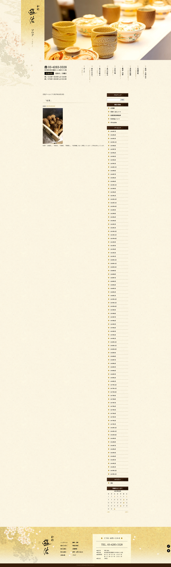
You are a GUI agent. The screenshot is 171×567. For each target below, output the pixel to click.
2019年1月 (113, 338)
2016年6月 (113, 449)
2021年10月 (113, 238)
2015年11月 (113, 474)
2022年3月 (113, 224)
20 (123, 502)
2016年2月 (113, 463)
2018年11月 (113, 345)
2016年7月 (113, 445)
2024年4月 (113, 181)
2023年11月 (113, 185)
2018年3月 (113, 374)
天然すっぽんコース (115, 112)
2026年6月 (113, 135)
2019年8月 (113, 313)
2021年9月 (113, 242)
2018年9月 (113, 353)
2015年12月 (113, 470)
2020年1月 (113, 295)
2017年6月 (113, 406)
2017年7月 (113, 402)
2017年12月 (113, 385)
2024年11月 (113, 167)
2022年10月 (113, 206)
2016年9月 (113, 438)
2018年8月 (113, 356)
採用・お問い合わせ (144, 73)
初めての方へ (91, 73)
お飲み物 (114, 73)
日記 (111, 483)
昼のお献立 (99, 73)
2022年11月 (113, 203)
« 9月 (108, 512)
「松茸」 (48, 100)
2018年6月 (113, 363)
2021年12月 (113, 231)
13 (123, 499)
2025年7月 (113, 149)
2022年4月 (113, 220)
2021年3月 (113, 253)
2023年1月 (113, 195)
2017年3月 (113, 417)
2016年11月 (113, 431)
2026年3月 (113, 138)
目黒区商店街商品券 (115, 115)
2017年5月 (113, 410)
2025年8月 (113, 145)
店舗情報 (137, 73)
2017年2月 (113, 420)
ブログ (74, 555)
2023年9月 (113, 188)
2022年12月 (113, 199)
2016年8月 (113, 442)
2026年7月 (113, 131)
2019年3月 (113, 331)
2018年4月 (113, 370)
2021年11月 (113, 235)
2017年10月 (113, 392)
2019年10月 (113, 306)
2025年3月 (113, 163)
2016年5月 (113, 452)
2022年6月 (113, 217)
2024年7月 (113, 174)
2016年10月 (113, 435)
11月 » (126, 512)
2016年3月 (113, 460)
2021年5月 (113, 245)
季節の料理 (129, 73)
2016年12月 (113, 427)
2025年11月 (113, 142)
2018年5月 (113, 367)
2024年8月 (113, 170)
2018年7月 (113, 360)
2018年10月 (113, 349)
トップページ (83, 73)
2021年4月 (113, 249)
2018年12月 (113, 342)
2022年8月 (113, 213)
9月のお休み (113, 122)
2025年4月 (113, 160)
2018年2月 (113, 378)
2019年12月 (113, 299)
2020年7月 (113, 278)
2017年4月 (113, 413)
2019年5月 (113, 324)
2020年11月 (113, 263)
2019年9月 (113, 310)
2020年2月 (113, 292)
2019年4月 (113, 328)
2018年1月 (113, 381)
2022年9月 (113, 210)
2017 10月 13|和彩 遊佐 (165, 0)
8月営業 (112, 108)
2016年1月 (113, 467)
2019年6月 (113, 320)
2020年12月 (113, 260)
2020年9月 (113, 270)
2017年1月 (113, 424)
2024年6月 (113, 178)
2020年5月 (113, 281)
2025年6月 (113, 153)
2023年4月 (113, 192)
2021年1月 (113, 256)
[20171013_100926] (53, 142)
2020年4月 (113, 285)
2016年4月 (113, 456)
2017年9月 (113, 395)
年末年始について (115, 119)
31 (114, 509)
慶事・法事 (121, 73)
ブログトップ (117, 95)
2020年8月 (113, 274)
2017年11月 (113, 388)
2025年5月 (113, 156)
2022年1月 (113, 228)
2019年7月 (113, 317)
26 (120, 505)
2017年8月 (113, 399)
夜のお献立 (106, 73)
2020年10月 (113, 267)
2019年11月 (113, 303)
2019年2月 (113, 335)
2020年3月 (113, 288)
